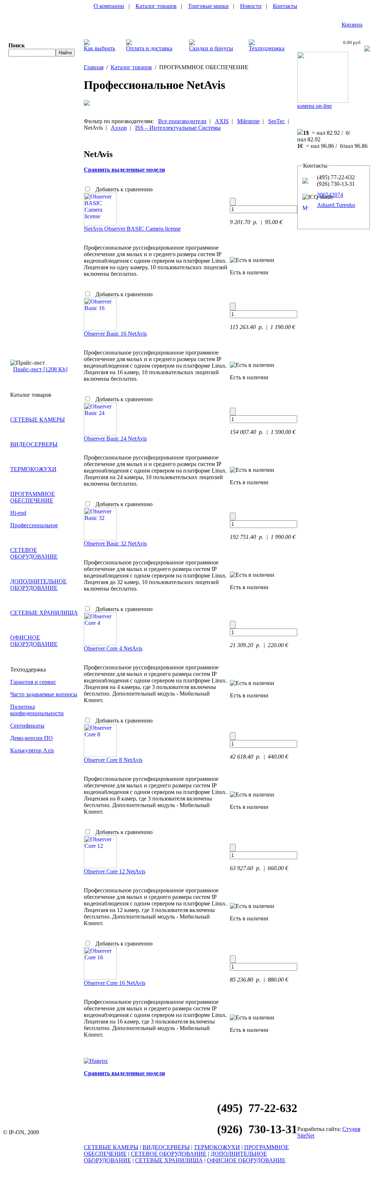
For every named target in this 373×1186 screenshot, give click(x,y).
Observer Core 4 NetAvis (113, 648)
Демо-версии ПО (31, 738)
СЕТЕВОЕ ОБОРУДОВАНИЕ (34, 553)
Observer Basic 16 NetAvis (115, 333)
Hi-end (18, 513)
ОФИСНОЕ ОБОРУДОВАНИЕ (34, 640)
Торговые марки (208, 6)
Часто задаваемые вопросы (43, 694)
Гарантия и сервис (33, 682)
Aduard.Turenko (336, 205)
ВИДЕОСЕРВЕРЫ (34, 444)
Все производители (182, 121)
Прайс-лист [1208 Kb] (40, 369)
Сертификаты (27, 726)
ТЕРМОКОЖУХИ (33, 469)
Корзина (352, 24)
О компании (109, 6)
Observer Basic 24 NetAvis (115, 438)
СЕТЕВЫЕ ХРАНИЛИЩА (44, 613)
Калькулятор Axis (32, 750)
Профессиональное (34, 525)
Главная (93, 67)
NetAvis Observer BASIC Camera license (132, 229)
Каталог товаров (156, 6)
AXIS (222, 121)
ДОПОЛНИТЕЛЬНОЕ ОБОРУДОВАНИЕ (38, 584)
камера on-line (314, 106)
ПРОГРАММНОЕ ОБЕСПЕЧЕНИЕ (32, 497)
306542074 (330, 195)
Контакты (285, 6)
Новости (251, 6)
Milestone (248, 121)
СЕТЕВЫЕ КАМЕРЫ (37, 419)
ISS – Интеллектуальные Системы (178, 128)
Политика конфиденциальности (37, 710)
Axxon (119, 128)
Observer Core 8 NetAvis (113, 760)
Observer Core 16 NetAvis (114, 983)
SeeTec (276, 121)
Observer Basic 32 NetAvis (115, 543)
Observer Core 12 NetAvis (114, 871)
